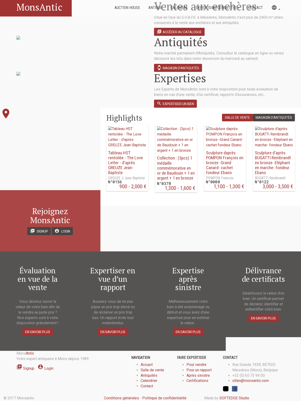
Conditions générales (121, 398)
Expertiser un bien (175, 103)
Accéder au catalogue (179, 31)
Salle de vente (237, 117)
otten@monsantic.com (250, 380)
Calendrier (149, 380)
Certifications (197, 380)
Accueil (147, 364)
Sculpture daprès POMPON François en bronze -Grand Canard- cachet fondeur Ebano (224, 163)
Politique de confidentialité (164, 398)
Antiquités (149, 375)
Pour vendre (196, 364)
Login (62, 231)
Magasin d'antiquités (178, 67)
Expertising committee (216, 7)
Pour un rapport (199, 370)
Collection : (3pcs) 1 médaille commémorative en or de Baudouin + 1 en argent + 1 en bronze (176, 168)
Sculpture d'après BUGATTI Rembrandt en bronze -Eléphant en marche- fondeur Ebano (273, 163)
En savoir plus (37, 332)
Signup (39, 231)
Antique (155, 7)
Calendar (178, 7)
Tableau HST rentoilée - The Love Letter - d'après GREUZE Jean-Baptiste (125, 163)
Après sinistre (198, 375)
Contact (255, 7)
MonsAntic (39, 7)
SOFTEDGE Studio (234, 398)
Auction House (127, 7)
